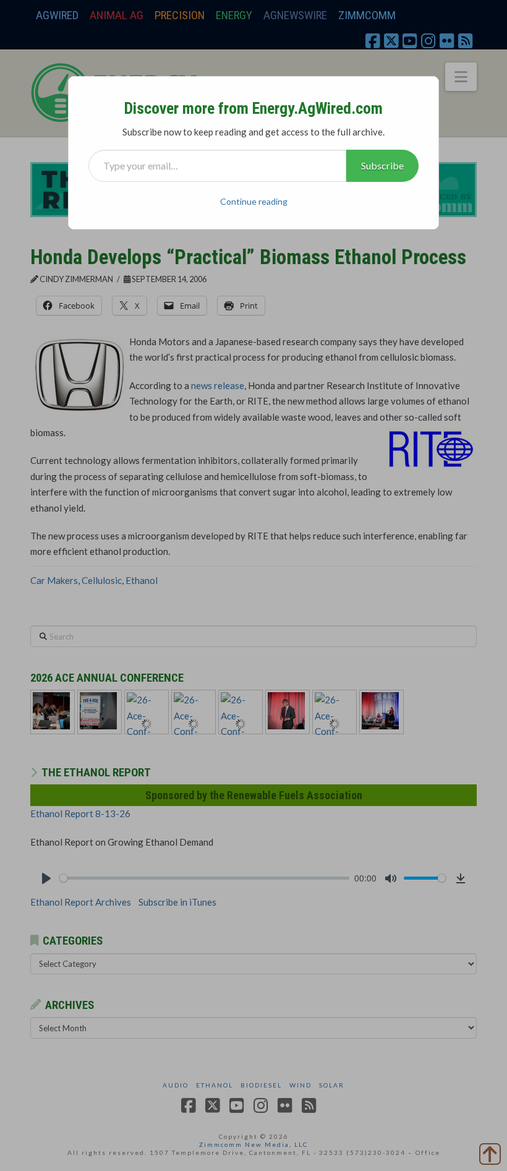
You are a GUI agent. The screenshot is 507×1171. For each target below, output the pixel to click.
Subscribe (382, 165)
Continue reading (254, 201)
